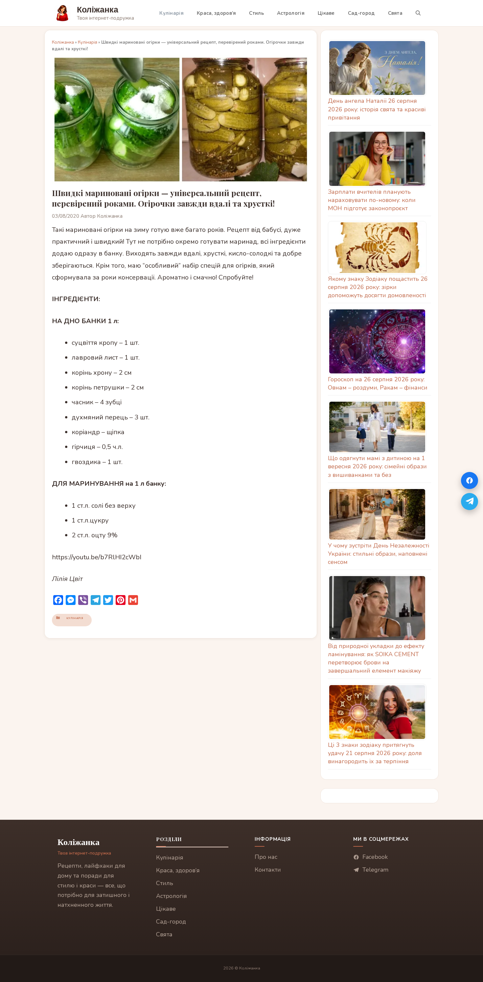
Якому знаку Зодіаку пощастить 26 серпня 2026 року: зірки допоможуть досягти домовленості (378, 287)
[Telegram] (469, 501)
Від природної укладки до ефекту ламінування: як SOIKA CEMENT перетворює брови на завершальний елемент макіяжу (376, 658)
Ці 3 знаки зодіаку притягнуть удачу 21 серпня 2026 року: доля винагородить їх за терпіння (375, 753)
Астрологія (291, 13)
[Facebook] (469, 480)
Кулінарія (171, 13)
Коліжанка (97, 9)
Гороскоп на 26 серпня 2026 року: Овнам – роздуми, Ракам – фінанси (377, 383)
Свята (395, 13)
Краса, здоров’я (216, 13)
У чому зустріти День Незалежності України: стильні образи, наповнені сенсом (378, 554)
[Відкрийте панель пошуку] (418, 13)
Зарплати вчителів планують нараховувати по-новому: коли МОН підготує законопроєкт (372, 200)
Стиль (256, 13)
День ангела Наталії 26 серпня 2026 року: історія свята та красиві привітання (377, 109)
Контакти (268, 870)
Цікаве (326, 13)
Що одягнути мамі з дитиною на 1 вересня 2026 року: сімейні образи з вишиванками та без (377, 466)
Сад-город (361, 13)
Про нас (266, 857)
